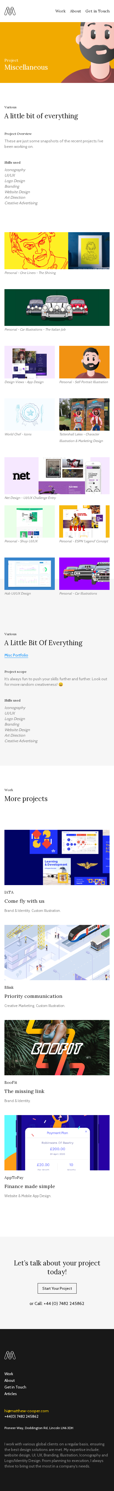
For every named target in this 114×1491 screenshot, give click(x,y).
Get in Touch (98, 11)
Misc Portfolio (16, 655)
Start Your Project (57, 1288)
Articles (10, 1393)
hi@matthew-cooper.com (26, 1410)
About (75, 11)
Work (60, 11)
